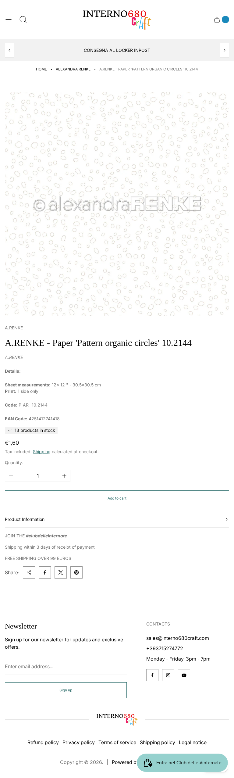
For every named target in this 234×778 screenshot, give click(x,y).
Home (41, 69)
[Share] (29, 572)
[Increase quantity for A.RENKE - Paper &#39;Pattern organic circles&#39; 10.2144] (64, 476)
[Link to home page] (117, 719)
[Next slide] (224, 50)
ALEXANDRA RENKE (73, 69)
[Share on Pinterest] (76, 572)
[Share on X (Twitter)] (61, 572)
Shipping (42, 451)
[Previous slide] (9, 50)
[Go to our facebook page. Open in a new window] (152, 675)
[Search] (23, 19)
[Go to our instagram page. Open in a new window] (168, 675)
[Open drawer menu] (8, 19)
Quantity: (14, 462)
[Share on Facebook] (45, 572)
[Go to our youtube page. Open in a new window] (184, 675)
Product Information (24, 519)
